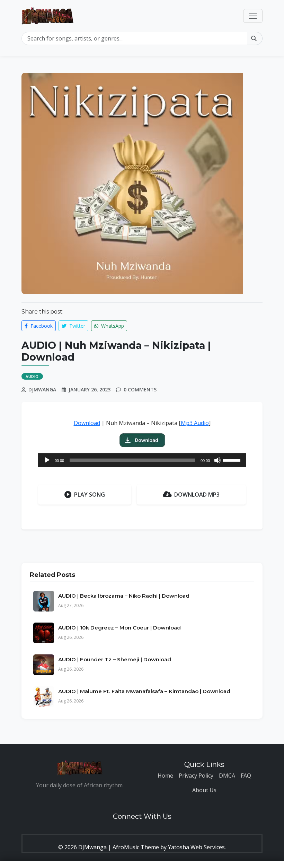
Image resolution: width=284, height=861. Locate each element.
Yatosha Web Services (196, 847)
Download (87, 423)
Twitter (76, 326)
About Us (204, 790)
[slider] (232, 459)
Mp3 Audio (195, 423)
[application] (142, 460)
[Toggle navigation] (253, 16)
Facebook (41, 326)
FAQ (246, 775)
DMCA (227, 775)
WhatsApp (112, 326)
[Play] (47, 460)
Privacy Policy (196, 775)
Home (165, 775)
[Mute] (217, 460)
